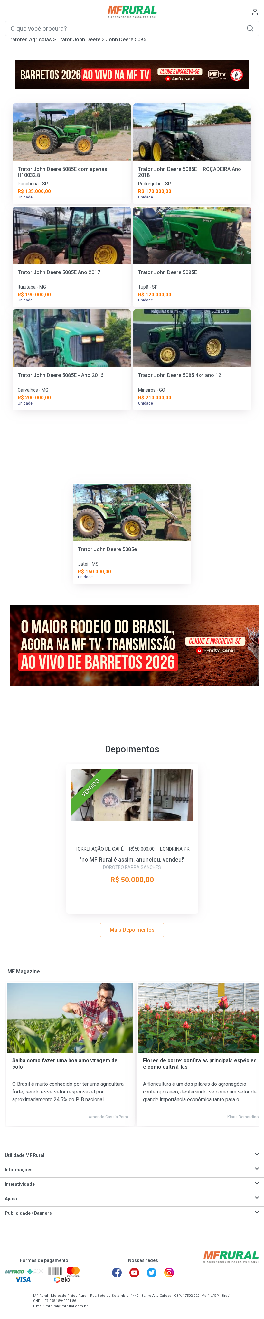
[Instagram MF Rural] (169, 1272)
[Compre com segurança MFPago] (14, 1271)
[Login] (255, 12)
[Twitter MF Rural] (151, 1272)
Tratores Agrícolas (29, 39)
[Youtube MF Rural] (134, 1272)
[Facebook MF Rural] (117, 1272)
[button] (250, 28)
